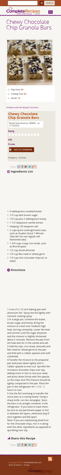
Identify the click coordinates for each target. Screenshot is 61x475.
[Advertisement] (25, 190)
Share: (13, 166)
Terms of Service (15, 465)
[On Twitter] (30, 166)
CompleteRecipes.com (32, 462)
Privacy (27, 465)
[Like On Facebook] (19, 166)
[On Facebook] (22, 166)
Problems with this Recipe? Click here (22, 107)
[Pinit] (26, 166)
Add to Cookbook (23, 149)
